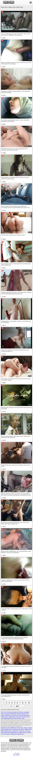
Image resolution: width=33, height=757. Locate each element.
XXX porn (20, 712)
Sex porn (26, 728)
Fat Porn (24, 717)
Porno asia (20, 728)
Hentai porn (4, 728)
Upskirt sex (20, 734)
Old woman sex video (19, 718)
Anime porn (14, 734)
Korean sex (21, 731)
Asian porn (27, 715)
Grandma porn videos (18, 729)
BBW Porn (14, 728)
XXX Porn (3, 712)
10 (29, 703)
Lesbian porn (8, 729)
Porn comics (20, 715)
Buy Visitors (16, 755)
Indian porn (8, 715)
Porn (9, 728)
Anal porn (15, 712)
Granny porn (4, 717)
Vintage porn (11, 717)
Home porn (7, 734)
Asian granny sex (14, 732)
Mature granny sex (6, 731)
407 (17, 706)
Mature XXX (28, 729)
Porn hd (14, 715)
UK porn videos (21, 713)
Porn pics (9, 712)
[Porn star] (8, 2)
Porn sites (6, 713)
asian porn (15, 731)
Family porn (13, 713)
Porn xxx (27, 731)
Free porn (18, 717)
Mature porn (23, 732)
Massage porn (8, 718)
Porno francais (5, 732)
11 (11, 706)
